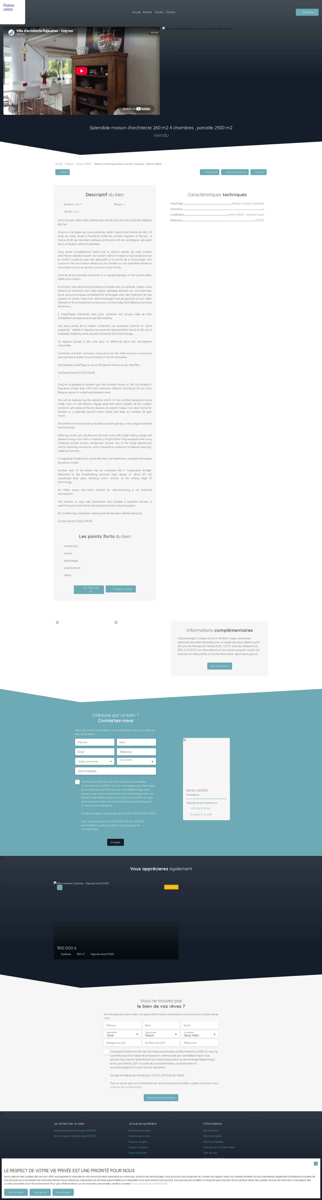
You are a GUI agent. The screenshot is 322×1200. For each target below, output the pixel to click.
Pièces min (190, 1042)
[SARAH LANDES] (12, 12)
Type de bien (150, 1032)
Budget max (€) (116, 1042)
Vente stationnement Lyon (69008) (75, 1130)
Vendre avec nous (139, 1136)
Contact (170, 12)
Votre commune (88, 761)
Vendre (159, 12)
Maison (69, 164)
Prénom (82, 742)
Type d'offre (111, 1032)
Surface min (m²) (155, 1042)
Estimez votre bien (140, 1130)
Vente (58, 164)
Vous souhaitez (125, 760)
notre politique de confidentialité (149, 1183)
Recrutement (211, 1130)
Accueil (136, 12)
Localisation (189, 1032)
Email (81, 751)
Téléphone (126, 751)
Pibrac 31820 (83, 164)
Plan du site (210, 1152)
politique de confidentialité (125, 1087)
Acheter (147, 12)
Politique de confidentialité (218, 1147)
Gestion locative (138, 1147)
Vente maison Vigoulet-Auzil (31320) (75, 1136)
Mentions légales (213, 1141)
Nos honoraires (212, 1136)
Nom (122, 742)
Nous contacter (138, 1152)
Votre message (87, 771)
